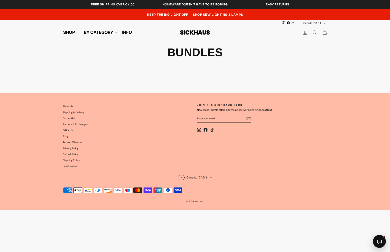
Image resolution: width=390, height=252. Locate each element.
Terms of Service (72, 142)
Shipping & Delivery (74, 112)
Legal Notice (70, 166)
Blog (65, 136)
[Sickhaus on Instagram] (199, 130)
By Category (99, 32)
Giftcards (68, 130)
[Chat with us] (379, 241)
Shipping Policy (71, 160)
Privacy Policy (70, 148)
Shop (69, 32)
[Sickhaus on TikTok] (212, 130)
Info (127, 32)
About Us (68, 106)
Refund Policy (70, 154)
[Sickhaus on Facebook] (206, 130)
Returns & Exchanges (75, 124)
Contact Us (69, 118)
